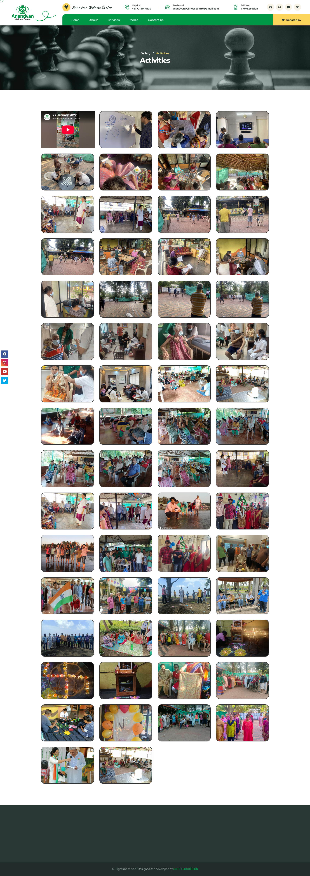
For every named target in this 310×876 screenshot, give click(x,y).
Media (134, 20)
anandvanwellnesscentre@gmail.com (196, 8)
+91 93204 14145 (255, 839)
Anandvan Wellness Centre (91, 7)
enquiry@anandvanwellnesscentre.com (247, 834)
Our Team (125, 849)
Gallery (145, 53)
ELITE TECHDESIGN (185, 869)
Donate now (293, 20)
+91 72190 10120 (141, 8)
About (93, 20)
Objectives (125, 842)
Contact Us (156, 20)
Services (114, 20)
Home (75, 20)
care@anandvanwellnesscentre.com (245, 828)
